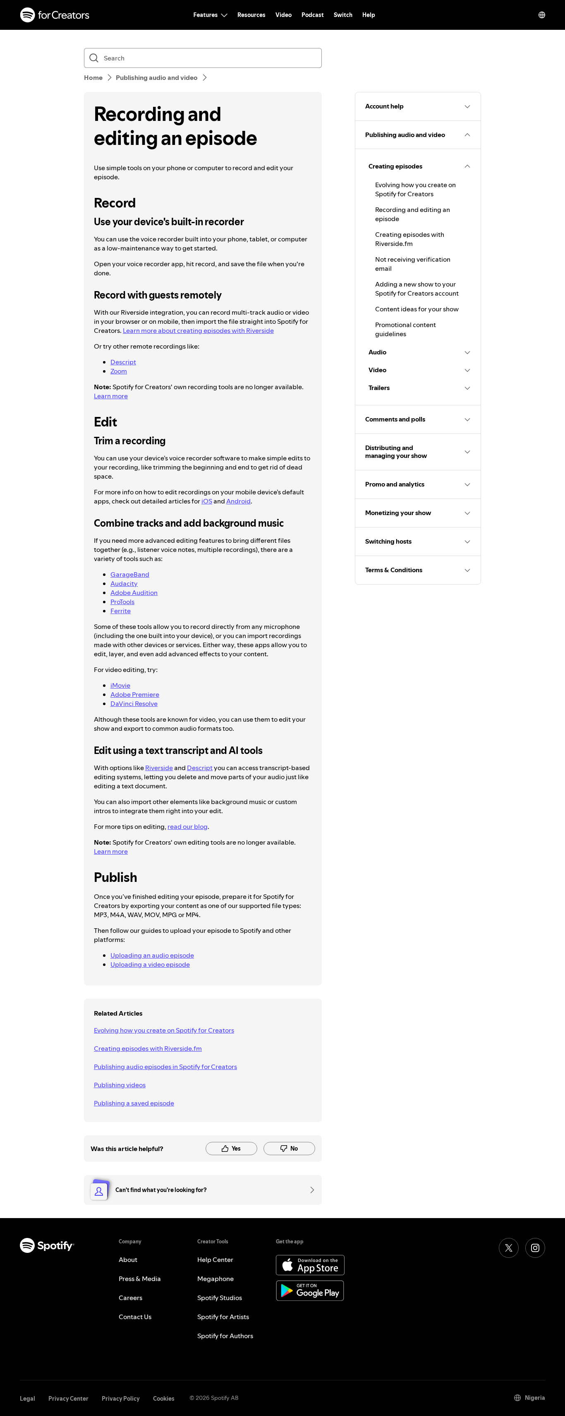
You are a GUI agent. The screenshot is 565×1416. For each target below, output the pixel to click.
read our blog (188, 826)
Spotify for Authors (225, 1335)
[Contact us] (309, 1190)
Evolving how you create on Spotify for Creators (164, 1030)
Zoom (118, 371)
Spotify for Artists (223, 1316)
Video (283, 15)
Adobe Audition (134, 592)
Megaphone (215, 1278)
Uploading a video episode (150, 964)
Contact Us (135, 1316)
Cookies (164, 1398)
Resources (251, 15)
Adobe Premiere (134, 694)
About (128, 1259)
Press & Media (140, 1278)
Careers (130, 1297)
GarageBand (129, 574)
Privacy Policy (121, 1398)
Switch (343, 15)
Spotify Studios (219, 1297)
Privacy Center (68, 1398)
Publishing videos (120, 1084)
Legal (27, 1398)
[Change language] (542, 15)
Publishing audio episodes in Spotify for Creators (165, 1066)
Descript (123, 361)
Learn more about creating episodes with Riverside (198, 330)
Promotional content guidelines (405, 329)
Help (368, 15)
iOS (206, 501)
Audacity (124, 583)
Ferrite (120, 610)
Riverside (159, 767)
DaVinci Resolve (134, 703)
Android (238, 501)
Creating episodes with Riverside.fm (148, 1048)
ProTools (122, 601)
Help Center (215, 1259)
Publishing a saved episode (134, 1103)
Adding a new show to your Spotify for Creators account (417, 288)
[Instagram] (535, 1248)
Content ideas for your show (417, 308)
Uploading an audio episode (152, 955)
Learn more (111, 395)
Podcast (313, 15)
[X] (509, 1248)
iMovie (120, 685)
